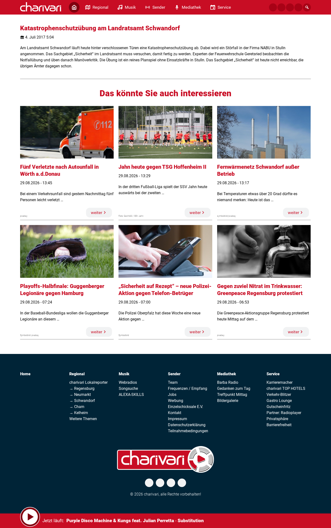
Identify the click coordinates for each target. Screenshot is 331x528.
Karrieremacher (279, 382)
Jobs (172, 394)
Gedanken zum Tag (233, 388)
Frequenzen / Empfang (187, 388)
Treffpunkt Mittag (232, 394)
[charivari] (40, 6)
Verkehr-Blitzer (279, 394)
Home (25, 374)
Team (173, 382)
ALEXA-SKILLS (131, 394)
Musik (124, 374)
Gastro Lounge (279, 400)
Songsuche (128, 388)
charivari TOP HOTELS (286, 388)
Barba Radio (227, 382)
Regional (77, 374)
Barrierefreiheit (279, 425)
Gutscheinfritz (279, 406)
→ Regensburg (82, 388)
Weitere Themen (83, 418)
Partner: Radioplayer (284, 412)
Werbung (175, 400)
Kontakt (174, 412)
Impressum (177, 418)
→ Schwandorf (82, 400)
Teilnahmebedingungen (188, 431)
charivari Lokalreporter (88, 382)
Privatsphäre (277, 418)
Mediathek (226, 374)
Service (273, 374)
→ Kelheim (78, 412)
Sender (174, 374)
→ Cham (76, 406)
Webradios (128, 382)
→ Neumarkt (80, 394)
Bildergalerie (227, 400)
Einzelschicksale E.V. (185, 406)
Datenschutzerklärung (186, 425)
